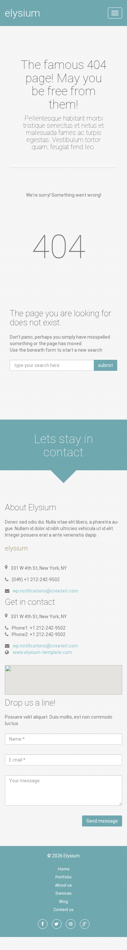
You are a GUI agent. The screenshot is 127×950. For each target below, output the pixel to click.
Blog (63, 901)
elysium (22, 13)
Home (63, 868)
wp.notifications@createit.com (45, 590)
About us (63, 885)
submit (105, 365)
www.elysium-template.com (42, 652)
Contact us (63, 909)
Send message (102, 821)
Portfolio (63, 877)
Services (63, 893)
